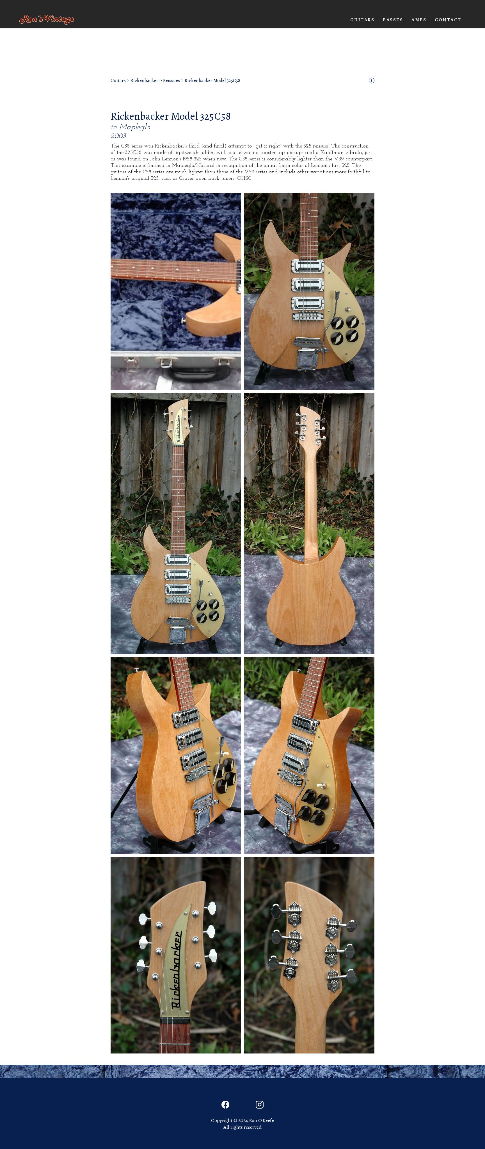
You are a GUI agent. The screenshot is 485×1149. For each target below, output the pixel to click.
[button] (362, 20)
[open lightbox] (176, 291)
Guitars (118, 80)
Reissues (171, 80)
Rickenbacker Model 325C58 (212, 80)
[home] (46, 20)
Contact (448, 20)
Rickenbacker (144, 80)
